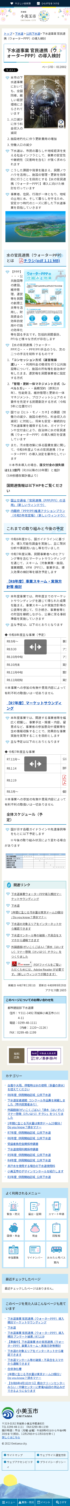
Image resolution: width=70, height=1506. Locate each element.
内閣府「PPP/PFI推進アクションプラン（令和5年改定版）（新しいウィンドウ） (38, 512)
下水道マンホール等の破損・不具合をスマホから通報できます (35, 1361)
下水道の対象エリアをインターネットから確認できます (35, 1353)
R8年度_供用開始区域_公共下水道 (29, 1095)
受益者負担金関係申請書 (22, 1144)
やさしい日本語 (23, 3)
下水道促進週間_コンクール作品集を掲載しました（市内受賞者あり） (36, 1102)
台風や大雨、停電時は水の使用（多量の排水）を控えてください (36, 1087)
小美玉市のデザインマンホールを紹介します (35, 1171)
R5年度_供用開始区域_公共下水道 (29, 1155)
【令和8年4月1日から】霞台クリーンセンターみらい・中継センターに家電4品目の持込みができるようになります (36, 1387)
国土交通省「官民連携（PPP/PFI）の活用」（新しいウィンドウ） (38, 502)
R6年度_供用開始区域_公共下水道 (29, 1138)
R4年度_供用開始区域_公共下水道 (29, 1160)
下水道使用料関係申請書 (22, 1149)
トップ (8, 33)
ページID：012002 (54, 67)
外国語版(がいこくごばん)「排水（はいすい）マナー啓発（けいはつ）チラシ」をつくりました (35, 1114)
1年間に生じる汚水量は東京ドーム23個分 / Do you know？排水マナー (34, 1125)
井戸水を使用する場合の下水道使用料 (31, 1166)
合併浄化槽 (14, 1369)
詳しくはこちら (11, 1437)
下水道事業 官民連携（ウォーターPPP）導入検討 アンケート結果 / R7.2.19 (35, 1334)
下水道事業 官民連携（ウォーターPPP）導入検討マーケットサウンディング (35, 1320)
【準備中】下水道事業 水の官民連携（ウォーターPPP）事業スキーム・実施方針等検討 (35, 1343)
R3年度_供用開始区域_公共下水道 (29, 1177)
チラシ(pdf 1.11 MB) (42, 260)
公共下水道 (33, 33)
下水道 (19, 33)
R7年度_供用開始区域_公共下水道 (29, 1132)
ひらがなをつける (50, 3)
